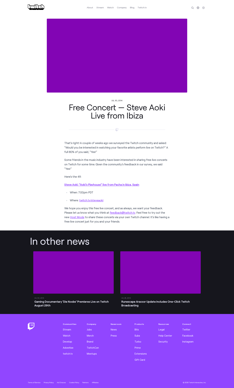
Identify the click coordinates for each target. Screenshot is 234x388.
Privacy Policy (49, 382)
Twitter (186, 329)
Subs (137, 335)
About (90, 7)
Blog (132, 7)
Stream (100, 7)
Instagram (188, 341)
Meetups (92, 353)
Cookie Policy (74, 382)
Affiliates (95, 382)
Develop (67, 341)
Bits (137, 329)
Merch (90, 335)
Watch (110, 7)
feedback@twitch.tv (122, 212)
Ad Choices (61, 382)
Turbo (138, 341)
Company (122, 7)
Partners (85, 382)
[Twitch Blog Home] (36, 7)
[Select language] (198, 7)
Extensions (141, 353)
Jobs (89, 329)
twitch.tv (68, 353)
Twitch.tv (142, 7)
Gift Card (140, 359)
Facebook (187, 335)
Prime (138, 347)
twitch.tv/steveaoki (91, 200)
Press (114, 335)
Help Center (165, 335)
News (114, 329)
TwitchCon (93, 347)
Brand (90, 341)
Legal (161, 329)
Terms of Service (34, 382)
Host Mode (77, 217)
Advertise (68, 347)
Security (163, 341)
